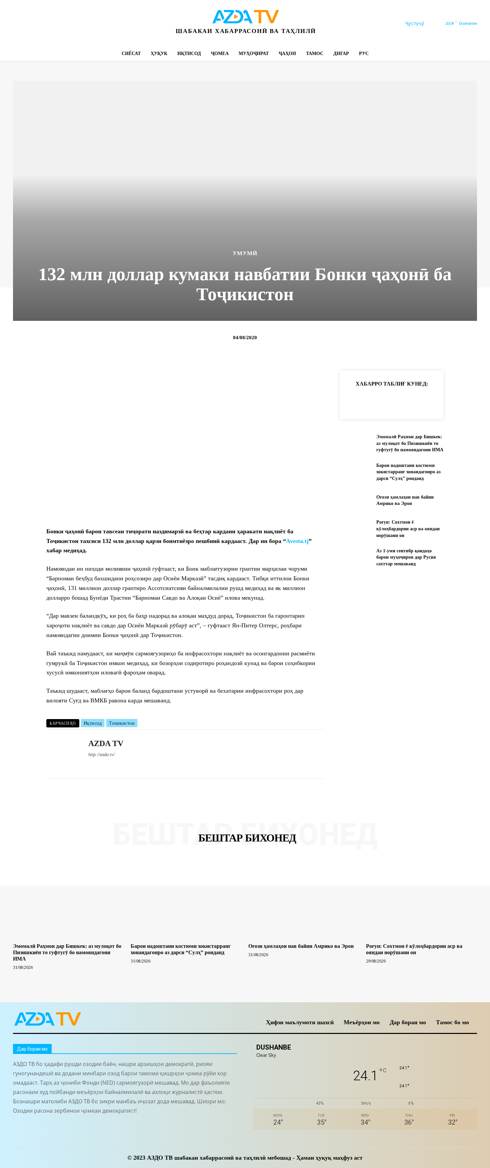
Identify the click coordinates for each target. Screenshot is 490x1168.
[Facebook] (19, 23)
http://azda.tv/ (101, 754)
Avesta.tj (297, 541)
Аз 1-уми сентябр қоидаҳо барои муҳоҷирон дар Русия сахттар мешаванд (406, 557)
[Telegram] (49, 23)
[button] (422, 23)
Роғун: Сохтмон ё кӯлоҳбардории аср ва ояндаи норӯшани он (408, 529)
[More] (462, 400)
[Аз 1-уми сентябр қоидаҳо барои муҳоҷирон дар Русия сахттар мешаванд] (355, 557)
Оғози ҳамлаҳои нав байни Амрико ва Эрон (301, 946)
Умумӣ (245, 253)
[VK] (431, 400)
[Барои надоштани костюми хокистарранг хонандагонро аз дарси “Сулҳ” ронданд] (355, 472)
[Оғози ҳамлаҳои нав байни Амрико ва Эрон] (355, 500)
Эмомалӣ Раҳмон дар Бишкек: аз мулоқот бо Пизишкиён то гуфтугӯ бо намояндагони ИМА (409, 443)
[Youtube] (109, 23)
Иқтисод (93, 723)
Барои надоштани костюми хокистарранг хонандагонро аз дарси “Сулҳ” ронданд (408, 472)
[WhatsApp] (94, 23)
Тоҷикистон (122, 723)
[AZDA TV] (62, 754)
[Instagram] (34, 23)
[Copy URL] (354, 400)
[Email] (446, 400)
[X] (79, 23)
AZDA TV (105, 743)
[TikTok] (64, 23)
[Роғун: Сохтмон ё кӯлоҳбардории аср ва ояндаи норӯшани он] (355, 529)
